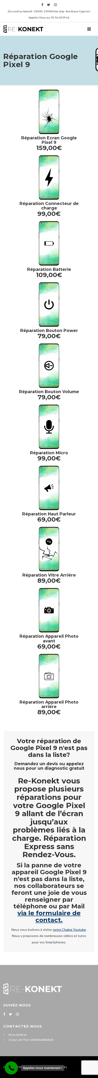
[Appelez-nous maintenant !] (11, 1067)
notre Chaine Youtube (69, 930)
